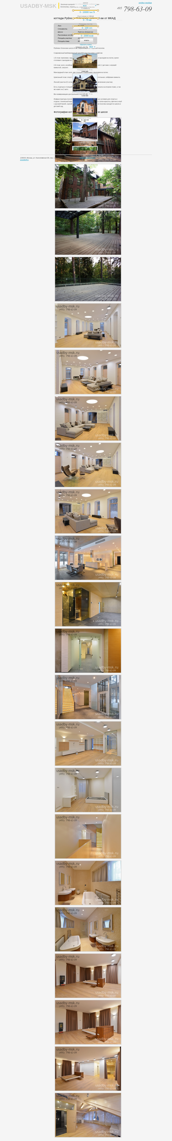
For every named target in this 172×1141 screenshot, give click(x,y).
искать (86, 40)
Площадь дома (85, 32)
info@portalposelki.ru (87, 158)
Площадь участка (85, 24)
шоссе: (85, 3)
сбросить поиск (86, 45)
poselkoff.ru (24, 160)
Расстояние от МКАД (86, 16)
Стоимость (85, 8)
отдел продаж (145, 2)
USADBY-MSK (38, 6)
